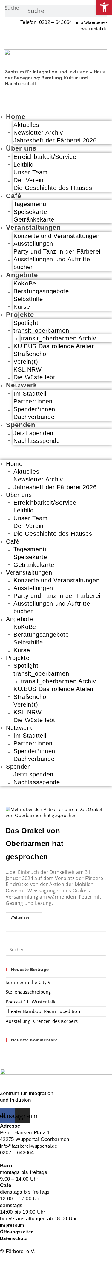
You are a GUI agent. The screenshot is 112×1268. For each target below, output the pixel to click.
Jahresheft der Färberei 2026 (55, 140)
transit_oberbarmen (41, 330)
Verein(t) (25, 361)
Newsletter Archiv (38, 132)
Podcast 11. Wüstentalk (31, 1002)
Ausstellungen (33, 243)
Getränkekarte (33, 219)
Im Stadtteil (29, 393)
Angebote (22, 275)
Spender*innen (35, 409)
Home (15, 116)
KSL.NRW (27, 369)
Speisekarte (30, 211)
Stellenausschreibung (28, 992)
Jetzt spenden (33, 433)
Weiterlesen (26, 918)
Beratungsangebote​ (41, 291)
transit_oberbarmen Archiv (58, 338)
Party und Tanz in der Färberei (56, 251)
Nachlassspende (36, 440)
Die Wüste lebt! (35, 377)
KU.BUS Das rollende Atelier (53, 346)
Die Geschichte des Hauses (52, 188)
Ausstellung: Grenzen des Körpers (42, 1021)
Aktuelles (26, 125)
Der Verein (28, 180)
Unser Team (30, 172)
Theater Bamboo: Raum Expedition (43, 1011)
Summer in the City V (28, 982)
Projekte (20, 314)
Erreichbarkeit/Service (44, 156)
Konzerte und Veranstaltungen (56, 236)
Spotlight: (26, 323)
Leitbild (23, 164)
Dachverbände (33, 417)
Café (13, 195)
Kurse (21, 306)
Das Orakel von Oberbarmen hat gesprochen (34, 843)
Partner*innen (34, 401)
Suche (12, 8)
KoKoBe (24, 283)
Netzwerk (21, 385)
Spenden (20, 425)
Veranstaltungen (33, 227)
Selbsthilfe (28, 299)
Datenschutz (13, 1238)
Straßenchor (31, 354)
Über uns (21, 148)
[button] (56, 452)
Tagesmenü (29, 204)
